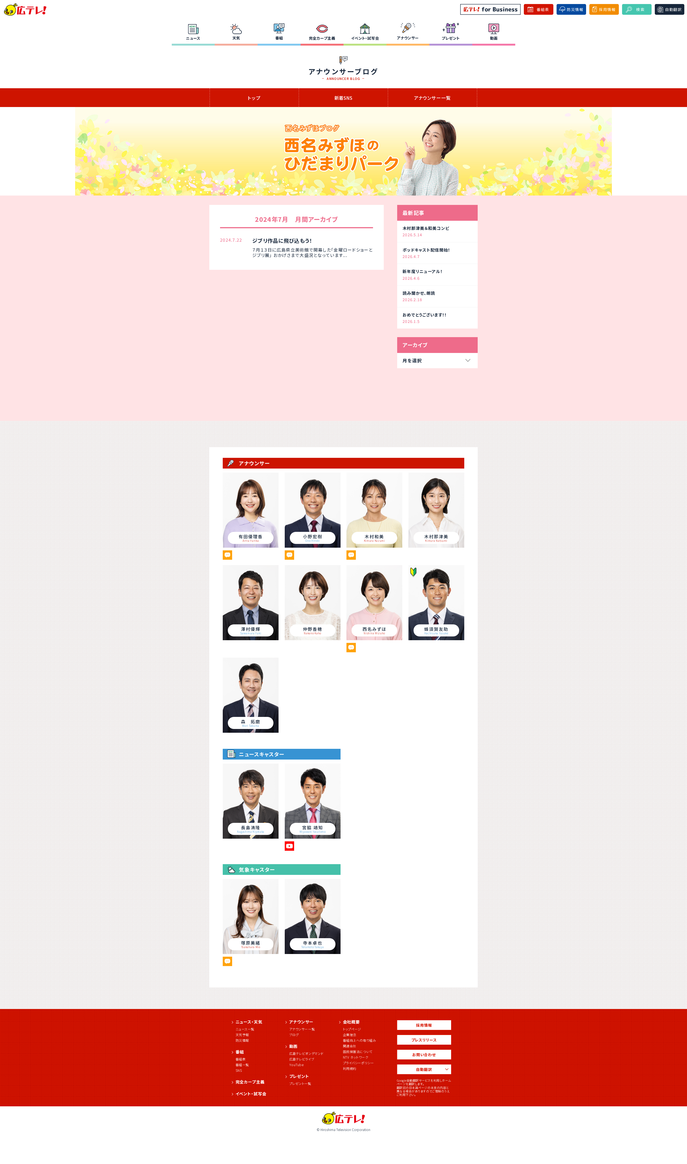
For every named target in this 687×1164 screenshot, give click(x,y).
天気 (236, 37)
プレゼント (451, 38)
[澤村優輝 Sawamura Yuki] (251, 638)
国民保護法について (357, 1051)
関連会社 (349, 1046)
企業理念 (349, 1034)
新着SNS (343, 97)
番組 (279, 37)
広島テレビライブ (302, 1059)
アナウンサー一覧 (432, 97)
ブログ (294, 1034)
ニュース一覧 (245, 1029)
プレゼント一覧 (300, 1083)
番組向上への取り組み (359, 1040)
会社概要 (351, 1022)
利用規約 (349, 1068)
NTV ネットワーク (355, 1057)
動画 (494, 38)
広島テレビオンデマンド (306, 1053)
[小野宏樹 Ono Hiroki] (313, 546)
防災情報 (242, 1040)
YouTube (296, 1064)
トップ (254, 97)
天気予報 (242, 1034)
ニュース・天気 (249, 1022)
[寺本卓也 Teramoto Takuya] (313, 952)
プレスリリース (424, 1040)
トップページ (352, 1029)
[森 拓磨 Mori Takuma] (251, 731)
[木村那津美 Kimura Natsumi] (436, 546)
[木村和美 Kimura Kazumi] (374, 546)
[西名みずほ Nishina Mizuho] (374, 638)
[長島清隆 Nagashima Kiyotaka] (251, 837)
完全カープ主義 (322, 38)
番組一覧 (242, 1064)
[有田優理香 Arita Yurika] (251, 546)
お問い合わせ (424, 1054)
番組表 (241, 1059)
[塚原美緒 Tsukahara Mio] (251, 952)
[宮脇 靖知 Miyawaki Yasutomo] (313, 837)
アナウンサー (408, 37)
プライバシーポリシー (358, 1062)
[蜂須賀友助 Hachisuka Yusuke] (436, 638)
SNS (239, 1070)
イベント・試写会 (365, 38)
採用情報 (424, 1025)
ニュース (193, 38)
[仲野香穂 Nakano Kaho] (313, 638)
